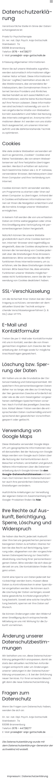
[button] (51, 1)
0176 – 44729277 (21, 51)
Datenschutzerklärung (35, 776)
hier (38, 499)
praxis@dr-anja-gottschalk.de (27, 55)
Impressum (13, 776)
